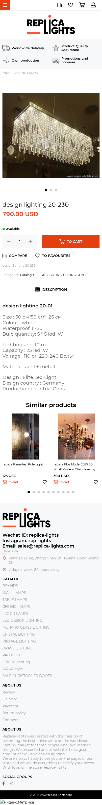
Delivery (9, 699)
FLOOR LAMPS (15, 613)
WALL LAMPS (14, 593)
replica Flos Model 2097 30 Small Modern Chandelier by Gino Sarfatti (74, 467)
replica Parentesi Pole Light (22, 464)
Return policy (14, 713)
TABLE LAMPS (14, 600)
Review (8, 692)
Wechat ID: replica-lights (30, 535)
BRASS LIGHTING (17, 648)
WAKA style (12, 669)
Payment (10, 706)
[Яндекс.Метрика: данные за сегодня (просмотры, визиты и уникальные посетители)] (17, 802)
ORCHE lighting (16, 662)
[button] (46, 190)
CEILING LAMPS (75, 275)
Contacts (10, 720)
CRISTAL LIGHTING (47, 275)
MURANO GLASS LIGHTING (26, 627)
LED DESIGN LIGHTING (22, 620)
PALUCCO (11, 655)
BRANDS (10, 586)
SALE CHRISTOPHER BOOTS (27, 676)
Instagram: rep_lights (26, 540)
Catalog (26, 275)
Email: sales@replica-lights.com (38, 546)
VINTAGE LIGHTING (19, 641)
